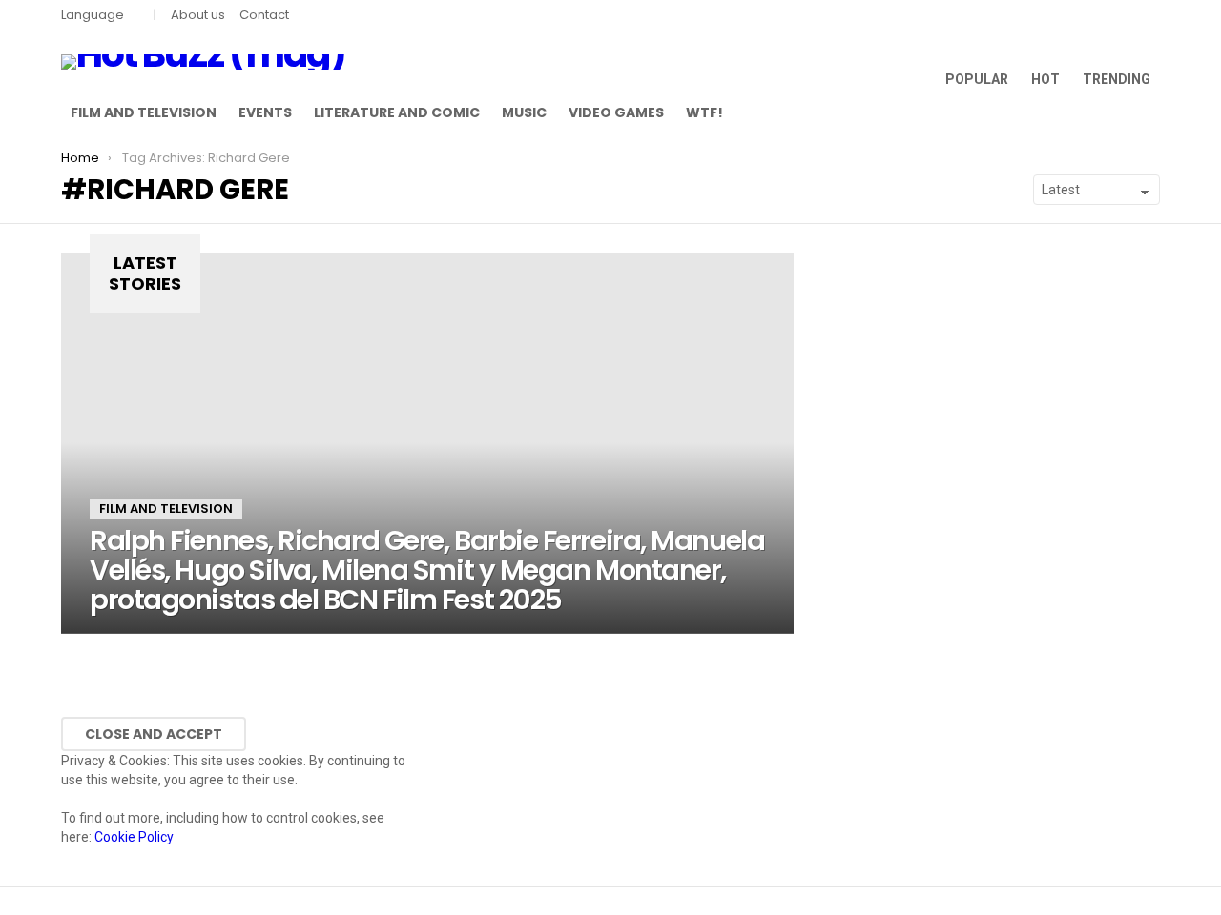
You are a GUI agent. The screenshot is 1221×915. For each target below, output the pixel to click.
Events (265, 112)
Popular (976, 79)
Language (92, 15)
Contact (264, 15)
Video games (616, 112)
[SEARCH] (1148, 112)
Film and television (144, 112)
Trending (1116, 79)
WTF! (704, 112)
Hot (1045, 79)
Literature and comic (397, 112)
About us (198, 15)
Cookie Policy (134, 836)
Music (524, 112)
